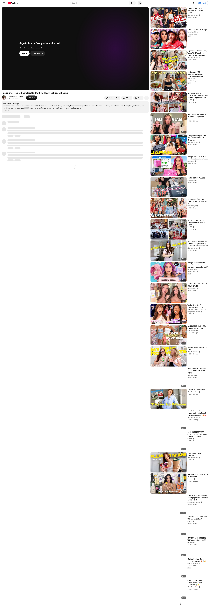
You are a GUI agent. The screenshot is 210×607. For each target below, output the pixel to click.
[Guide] (4, 3)
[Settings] (193, 3)
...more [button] (6, 110)
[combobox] (100, 3)
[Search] (132, 3)
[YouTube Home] (13, 3)
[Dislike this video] (117, 98)
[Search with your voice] (140, 3)
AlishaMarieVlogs (14, 97)
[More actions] (146, 98)
